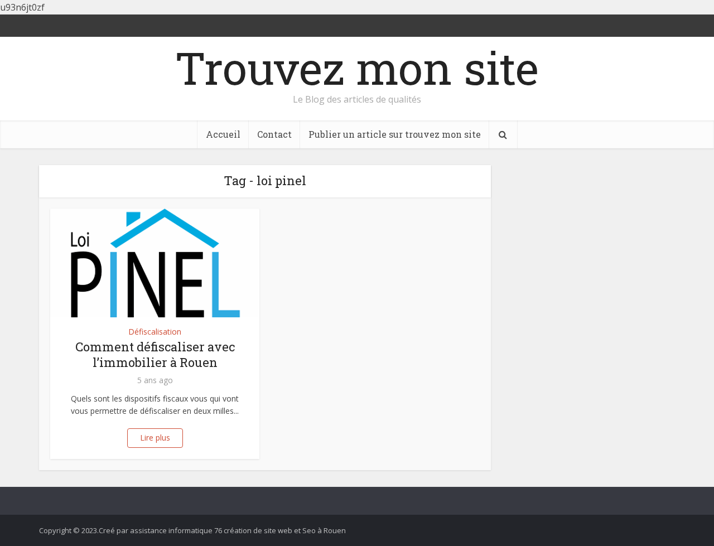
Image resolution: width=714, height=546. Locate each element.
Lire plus (155, 437)
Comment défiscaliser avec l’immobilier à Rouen (155, 354)
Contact (274, 134)
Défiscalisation (154, 331)
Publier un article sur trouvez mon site (394, 134)
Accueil (223, 134)
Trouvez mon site (357, 67)
